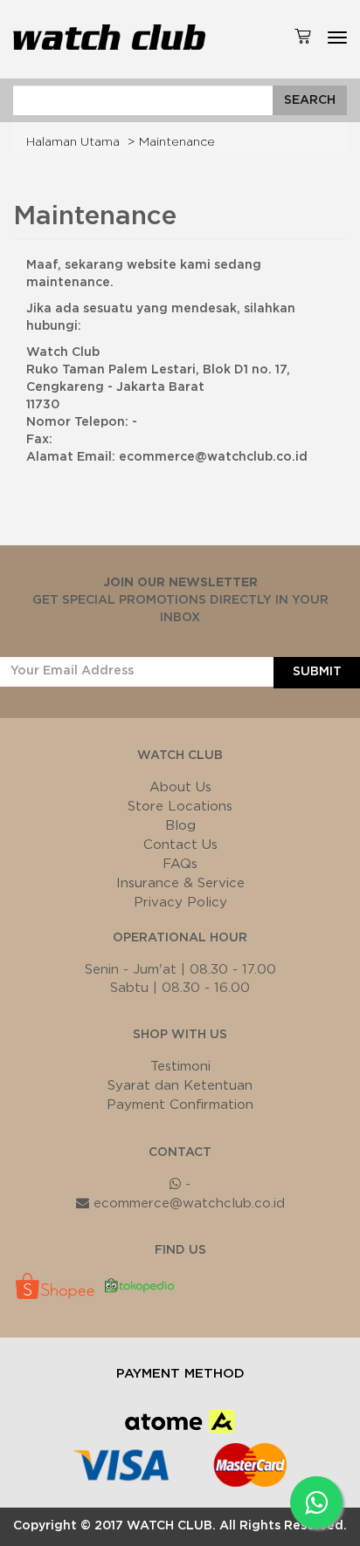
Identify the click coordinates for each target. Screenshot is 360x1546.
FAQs (180, 864)
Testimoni (180, 1066)
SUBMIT (317, 672)
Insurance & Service (180, 883)
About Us (180, 787)
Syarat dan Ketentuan (180, 1085)
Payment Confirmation (180, 1105)
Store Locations (180, 806)
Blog (180, 825)
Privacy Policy (180, 902)
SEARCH (310, 100)
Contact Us (180, 845)
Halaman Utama (73, 142)
